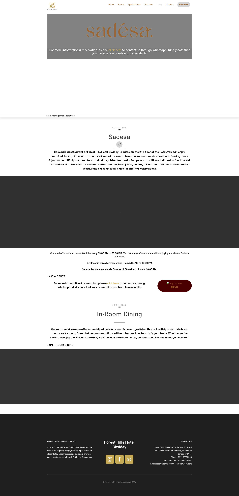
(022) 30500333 (185, 457)
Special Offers (134, 4)
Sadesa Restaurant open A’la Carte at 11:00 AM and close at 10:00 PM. (119, 269)
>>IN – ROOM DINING (60, 345)
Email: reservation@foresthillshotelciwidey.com (171, 464)
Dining (159, 4)
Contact (170, 4)
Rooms (121, 4)
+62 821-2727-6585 (183, 460)
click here (114, 50)
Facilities (149, 4)
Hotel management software (60, 115)
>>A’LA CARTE (56, 276)
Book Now (183, 4)
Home (111, 4)
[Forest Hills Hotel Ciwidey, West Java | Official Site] (52, 9)
